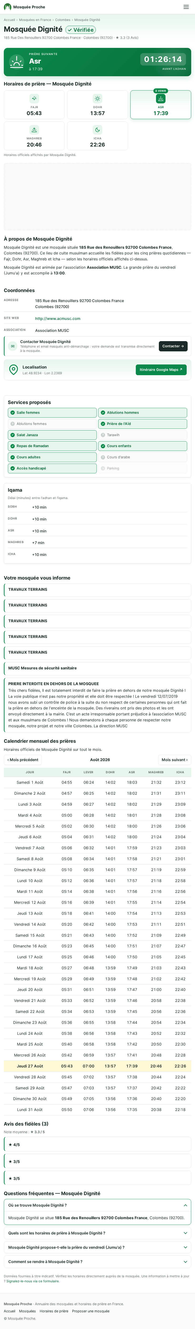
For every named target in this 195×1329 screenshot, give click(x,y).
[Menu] (186, 7)
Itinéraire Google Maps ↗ (161, 370)
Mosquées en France (35, 20)
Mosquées (27, 1311)
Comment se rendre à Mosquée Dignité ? (45, 1261)
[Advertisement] (97, 196)
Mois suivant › (175, 759)
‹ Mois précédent (22, 759)
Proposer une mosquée (90, 1311)
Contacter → (173, 346)
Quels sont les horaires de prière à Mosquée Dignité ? (56, 1233)
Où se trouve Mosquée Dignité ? (37, 1205)
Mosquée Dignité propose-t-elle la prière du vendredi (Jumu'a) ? (66, 1247)
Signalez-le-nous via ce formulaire (32, 1281)
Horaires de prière (54, 1311)
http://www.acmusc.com (57, 318)
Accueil (9, 20)
